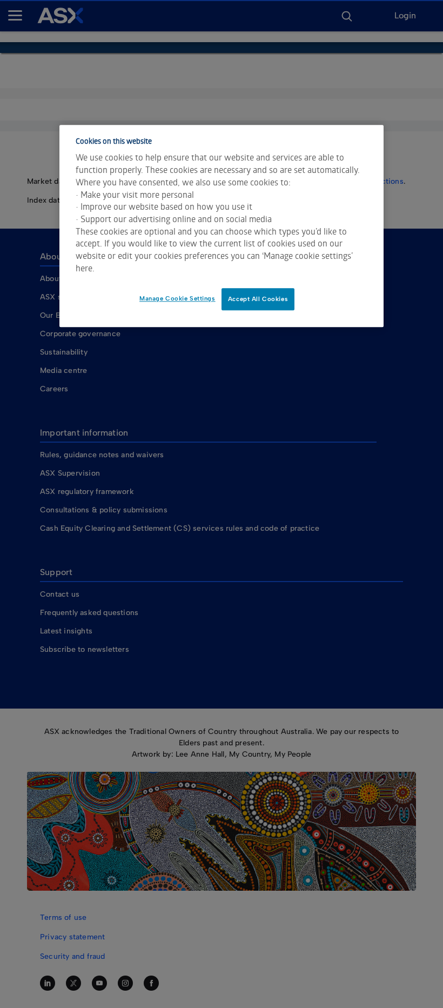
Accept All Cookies (258, 299)
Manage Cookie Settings (177, 298)
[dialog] (221, 226)
